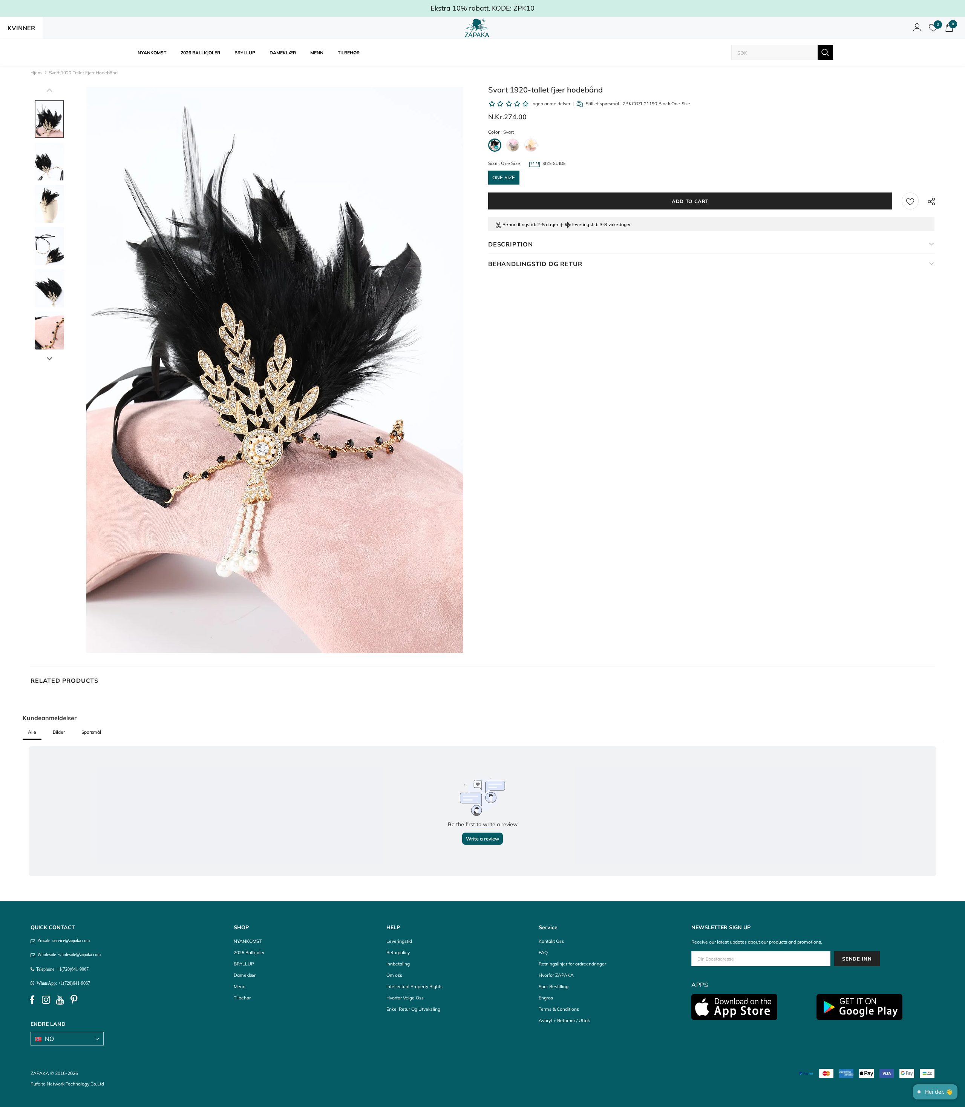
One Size (503, 177)
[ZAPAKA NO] (476, 27)
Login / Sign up (916, 29)
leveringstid (584, 224)
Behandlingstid (518, 224)
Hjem (36, 72)
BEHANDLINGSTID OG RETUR (535, 264)
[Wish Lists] (910, 200)
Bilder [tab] (59, 732)
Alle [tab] (32, 732)
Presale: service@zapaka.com (62, 940)
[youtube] (60, 1000)
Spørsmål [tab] (91, 732)
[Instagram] (46, 1000)
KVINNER (21, 28)
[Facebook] (32, 1000)
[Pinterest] (74, 1000)
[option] (274, 370)
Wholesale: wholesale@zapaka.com (68, 954)
